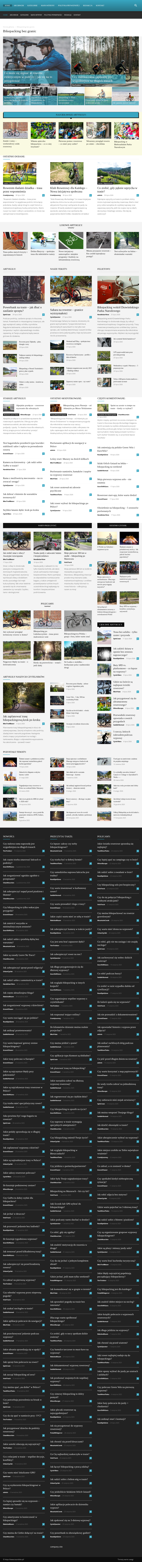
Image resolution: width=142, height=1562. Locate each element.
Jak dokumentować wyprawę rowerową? (70, 1365)
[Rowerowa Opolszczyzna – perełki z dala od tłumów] (57, 358)
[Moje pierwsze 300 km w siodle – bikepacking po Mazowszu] (78, 541)
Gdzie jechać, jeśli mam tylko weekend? (70, 1276)
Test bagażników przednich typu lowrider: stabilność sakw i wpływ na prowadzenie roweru (24, 446)
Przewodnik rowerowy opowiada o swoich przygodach (124, 718)
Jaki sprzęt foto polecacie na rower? (20, 1362)
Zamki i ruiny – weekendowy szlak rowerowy (11, 144)
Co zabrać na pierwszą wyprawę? (19, 1280)
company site (56, 1546)
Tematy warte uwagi (125, 1559)
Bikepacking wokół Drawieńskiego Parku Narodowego (118, 309)
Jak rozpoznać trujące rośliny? (65, 1014)
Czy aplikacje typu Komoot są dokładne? (70, 1055)
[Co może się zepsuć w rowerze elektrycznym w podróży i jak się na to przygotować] (37, 65)
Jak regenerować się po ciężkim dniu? (69, 1096)
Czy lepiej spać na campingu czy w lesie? (117, 859)
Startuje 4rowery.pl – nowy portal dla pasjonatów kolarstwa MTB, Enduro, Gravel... (31, 814)
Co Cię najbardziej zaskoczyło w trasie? (69, 1454)
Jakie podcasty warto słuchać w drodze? (70, 1219)
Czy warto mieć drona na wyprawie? (115, 929)
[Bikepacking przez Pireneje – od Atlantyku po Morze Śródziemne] (55, 408)
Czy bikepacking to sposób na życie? (68, 1109)
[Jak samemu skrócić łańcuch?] (125, 96)
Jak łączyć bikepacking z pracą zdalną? (69, 1466)
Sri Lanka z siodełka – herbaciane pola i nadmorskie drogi (77, 665)
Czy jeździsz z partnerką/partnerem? (68, 1166)
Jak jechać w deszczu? (14, 1214)
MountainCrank (9, 946)
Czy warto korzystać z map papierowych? (117, 1071)
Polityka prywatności (68, 5)
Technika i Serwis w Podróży (14, 69)
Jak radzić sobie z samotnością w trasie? (23, 980)
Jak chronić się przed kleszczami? (67, 1441)
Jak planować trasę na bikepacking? (68, 1068)
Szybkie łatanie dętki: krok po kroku (21, 510)
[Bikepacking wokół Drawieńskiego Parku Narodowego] (118, 290)
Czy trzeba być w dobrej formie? (66, 859)
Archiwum (19, 5)
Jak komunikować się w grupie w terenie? (70, 1289)
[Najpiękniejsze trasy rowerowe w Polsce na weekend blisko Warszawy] (10, 789)
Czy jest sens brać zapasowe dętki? (67, 941)
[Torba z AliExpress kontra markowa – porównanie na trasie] (104, 382)
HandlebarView (103, 314)
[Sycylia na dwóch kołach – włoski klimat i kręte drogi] (57, 714)
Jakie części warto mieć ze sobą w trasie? (70, 916)
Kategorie (32, 5)
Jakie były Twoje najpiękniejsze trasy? (69, 1178)
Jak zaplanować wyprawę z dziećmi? (21, 1147)
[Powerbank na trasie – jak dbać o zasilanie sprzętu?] (24, 290)
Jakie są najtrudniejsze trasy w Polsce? (22, 1160)
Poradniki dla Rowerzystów (107, 415)
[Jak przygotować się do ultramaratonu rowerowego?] (104, 704)
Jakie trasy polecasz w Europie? (18, 1059)
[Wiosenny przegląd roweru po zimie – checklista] (98, 130)
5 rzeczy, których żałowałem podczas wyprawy (122, 734)
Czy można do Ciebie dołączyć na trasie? (23, 1533)
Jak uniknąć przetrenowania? (17, 1030)
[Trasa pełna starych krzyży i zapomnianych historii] (15, 241)
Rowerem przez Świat (11, 415)
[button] (135, 5)
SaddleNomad (102, 470)
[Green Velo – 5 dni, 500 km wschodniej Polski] (57, 700)
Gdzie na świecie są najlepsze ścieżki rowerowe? (123, 685)
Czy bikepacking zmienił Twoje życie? (69, 1137)
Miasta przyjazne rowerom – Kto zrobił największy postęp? (98, 253)
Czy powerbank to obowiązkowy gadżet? (70, 1533)
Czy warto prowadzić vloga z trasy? (67, 904)
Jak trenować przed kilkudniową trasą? (22, 1251)
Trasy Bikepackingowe (58, 415)
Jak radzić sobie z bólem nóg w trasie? (69, 1479)
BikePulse (54, 479)
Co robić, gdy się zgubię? (62, 1232)
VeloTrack (72, 415)
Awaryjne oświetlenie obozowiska (77, 724)
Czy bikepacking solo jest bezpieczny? (116, 884)
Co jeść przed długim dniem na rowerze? (117, 1059)
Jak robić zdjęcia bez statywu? (112, 1194)
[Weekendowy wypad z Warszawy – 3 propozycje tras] (104, 369)
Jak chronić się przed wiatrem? (112, 1342)
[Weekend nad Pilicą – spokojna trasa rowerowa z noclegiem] (57, 345)
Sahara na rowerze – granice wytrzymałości (66, 311)
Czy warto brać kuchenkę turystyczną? (116, 1260)
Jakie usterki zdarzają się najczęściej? (21, 1444)
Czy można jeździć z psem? (63, 1043)
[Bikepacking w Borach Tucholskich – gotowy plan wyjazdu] (10, 372)
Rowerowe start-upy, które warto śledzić (117, 495)
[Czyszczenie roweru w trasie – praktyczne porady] (98, 96)
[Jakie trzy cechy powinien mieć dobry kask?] (104, 789)
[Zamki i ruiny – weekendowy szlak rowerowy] (15, 130)
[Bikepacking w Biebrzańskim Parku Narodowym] (126, 130)
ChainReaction (123, 415)
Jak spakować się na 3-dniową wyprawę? (70, 1520)
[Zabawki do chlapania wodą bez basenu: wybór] (10, 776)
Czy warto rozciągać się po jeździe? (20, 1018)
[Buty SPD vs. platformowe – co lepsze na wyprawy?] (104, 671)
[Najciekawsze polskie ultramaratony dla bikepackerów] (43, 96)
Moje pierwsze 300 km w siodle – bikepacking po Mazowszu (75, 556)
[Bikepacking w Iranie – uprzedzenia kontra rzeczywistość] (71, 96)
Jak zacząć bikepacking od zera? (19, 1374)
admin (99, 195)
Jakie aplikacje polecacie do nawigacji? (22, 1321)
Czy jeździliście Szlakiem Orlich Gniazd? (70, 1492)
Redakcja (87, 5)
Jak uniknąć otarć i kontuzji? (111, 1419)
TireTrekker (76, 85)
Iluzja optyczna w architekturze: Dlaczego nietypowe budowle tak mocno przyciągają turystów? (106, 582)
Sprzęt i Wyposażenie (105, 183)
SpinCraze (7, 314)
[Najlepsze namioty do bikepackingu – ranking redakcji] (10, 358)
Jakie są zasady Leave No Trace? (19, 955)
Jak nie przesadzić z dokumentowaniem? (117, 1014)
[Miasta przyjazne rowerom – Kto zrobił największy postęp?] (98, 240)
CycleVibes (7, 514)
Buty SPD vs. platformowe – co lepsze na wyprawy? (125, 668)
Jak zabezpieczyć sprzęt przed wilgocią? (23, 967)
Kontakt (100, 5)
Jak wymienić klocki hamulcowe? (124, 339)
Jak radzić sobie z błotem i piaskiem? (115, 1219)
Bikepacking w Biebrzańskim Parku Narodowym (123, 144)
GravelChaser (8, 453)
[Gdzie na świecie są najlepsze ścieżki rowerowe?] (104, 687)
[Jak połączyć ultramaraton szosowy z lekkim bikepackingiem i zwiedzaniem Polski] (107, 598)
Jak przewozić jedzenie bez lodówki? (21, 1226)
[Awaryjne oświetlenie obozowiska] (57, 727)
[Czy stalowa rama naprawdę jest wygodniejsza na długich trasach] (105, 65)
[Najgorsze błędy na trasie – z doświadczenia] (17, 650)
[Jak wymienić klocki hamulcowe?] (104, 342)
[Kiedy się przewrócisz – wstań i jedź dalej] (47, 650)
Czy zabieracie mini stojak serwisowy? (116, 1100)
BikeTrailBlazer (8, 501)
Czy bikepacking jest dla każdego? (114, 1289)
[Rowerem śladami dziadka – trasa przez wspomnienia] (24, 173)
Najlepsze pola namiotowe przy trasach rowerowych (128, 579)
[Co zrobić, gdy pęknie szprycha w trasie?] (118, 173)
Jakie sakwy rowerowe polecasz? (19, 1173)
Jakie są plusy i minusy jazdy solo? (114, 1248)
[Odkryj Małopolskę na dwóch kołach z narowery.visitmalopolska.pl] (104, 816)
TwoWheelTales (56, 494)
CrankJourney (8, 195)
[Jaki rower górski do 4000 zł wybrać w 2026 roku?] (10, 803)
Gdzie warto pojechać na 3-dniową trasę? (117, 1207)
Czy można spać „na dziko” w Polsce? (21, 1387)
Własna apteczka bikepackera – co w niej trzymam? (41, 144)
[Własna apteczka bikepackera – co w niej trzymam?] (43, 130)
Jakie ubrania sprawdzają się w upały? (22, 1349)
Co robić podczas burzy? (109, 973)
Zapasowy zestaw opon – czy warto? (78, 382)
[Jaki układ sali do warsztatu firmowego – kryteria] (57, 776)
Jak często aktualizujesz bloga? (18, 992)
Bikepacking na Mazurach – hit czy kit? (69, 1191)
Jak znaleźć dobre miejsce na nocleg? (115, 1301)
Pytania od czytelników (81, 73)
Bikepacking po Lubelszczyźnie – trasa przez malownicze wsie (46, 634)
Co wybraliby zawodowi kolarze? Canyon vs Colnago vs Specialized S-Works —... (125, 774)
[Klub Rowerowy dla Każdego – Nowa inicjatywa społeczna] (71, 173)
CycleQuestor (55, 317)
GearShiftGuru (9, 85)
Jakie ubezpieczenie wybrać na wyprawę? (117, 1137)
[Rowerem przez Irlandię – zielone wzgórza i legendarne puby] (57, 687)
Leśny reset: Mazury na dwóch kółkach (69, 459)
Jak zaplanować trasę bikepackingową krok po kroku (21, 718)
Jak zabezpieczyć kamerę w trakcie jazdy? (71, 929)
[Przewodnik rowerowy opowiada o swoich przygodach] (104, 720)
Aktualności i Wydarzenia (59, 183)
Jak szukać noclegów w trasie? (18, 1308)
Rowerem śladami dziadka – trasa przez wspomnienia (22, 189)
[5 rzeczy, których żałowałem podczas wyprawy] (104, 737)
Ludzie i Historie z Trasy (12, 183)
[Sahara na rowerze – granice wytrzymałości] (71, 291)
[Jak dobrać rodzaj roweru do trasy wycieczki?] (104, 803)
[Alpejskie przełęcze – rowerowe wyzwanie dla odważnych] (8, 407)
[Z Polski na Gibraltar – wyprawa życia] (107, 538)
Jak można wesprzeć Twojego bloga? (115, 1112)
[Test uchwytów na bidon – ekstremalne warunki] (126, 240)
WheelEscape (25, 415)
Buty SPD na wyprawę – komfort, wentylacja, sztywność (129, 608)
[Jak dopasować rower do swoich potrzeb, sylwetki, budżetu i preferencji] (57, 816)
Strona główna (8, 27)
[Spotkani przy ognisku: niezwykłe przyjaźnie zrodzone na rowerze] (16, 96)
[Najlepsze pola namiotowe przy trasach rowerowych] (129, 567)
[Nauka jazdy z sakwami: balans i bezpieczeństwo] (47, 541)
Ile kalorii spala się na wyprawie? (113, 1002)
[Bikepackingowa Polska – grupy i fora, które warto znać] (78, 620)
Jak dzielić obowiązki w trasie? (112, 1125)
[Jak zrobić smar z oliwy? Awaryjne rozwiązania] (17, 541)
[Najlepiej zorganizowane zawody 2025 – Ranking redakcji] (57, 371)
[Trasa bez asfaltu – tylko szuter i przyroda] (104, 637)
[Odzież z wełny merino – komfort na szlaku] (10, 385)
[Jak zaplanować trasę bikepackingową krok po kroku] (24, 697)
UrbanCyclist (8, 971)
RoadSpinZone (102, 455)
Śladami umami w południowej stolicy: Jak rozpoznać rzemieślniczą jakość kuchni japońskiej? (129, 552)
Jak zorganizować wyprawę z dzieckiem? (23, 1005)
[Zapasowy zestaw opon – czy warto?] (57, 385)
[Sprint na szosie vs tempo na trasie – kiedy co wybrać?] (102, 407)
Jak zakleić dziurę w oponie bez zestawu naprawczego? (123, 651)
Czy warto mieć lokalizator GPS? (19, 1472)
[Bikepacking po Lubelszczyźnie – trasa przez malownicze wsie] (47, 619)
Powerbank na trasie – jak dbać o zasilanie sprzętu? (22, 309)
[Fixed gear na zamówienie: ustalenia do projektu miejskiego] (104, 761)
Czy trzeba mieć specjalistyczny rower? (22, 1103)
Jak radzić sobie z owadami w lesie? (115, 872)
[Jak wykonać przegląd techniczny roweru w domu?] (17, 620)
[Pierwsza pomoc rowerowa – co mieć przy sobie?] (71, 130)
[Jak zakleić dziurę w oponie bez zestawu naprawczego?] (104, 654)
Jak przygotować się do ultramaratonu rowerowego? (124, 701)
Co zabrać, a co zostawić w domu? (114, 1166)
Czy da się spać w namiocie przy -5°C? (22, 1415)
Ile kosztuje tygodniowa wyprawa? (20, 1239)
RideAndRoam (8, 997)
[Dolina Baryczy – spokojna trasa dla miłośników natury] (43, 240)
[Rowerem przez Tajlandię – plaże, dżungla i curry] (10, 345)
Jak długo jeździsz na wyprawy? (113, 1330)
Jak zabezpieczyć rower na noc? (66, 954)
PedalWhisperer (56, 1280)
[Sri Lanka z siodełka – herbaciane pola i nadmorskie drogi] (78, 650)
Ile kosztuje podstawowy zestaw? (19, 1185)
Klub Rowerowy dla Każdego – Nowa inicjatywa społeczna (68, 189)
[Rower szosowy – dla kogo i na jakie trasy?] (57, 803)
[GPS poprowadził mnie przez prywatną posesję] (103, 356)
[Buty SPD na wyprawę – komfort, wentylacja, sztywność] (129, 597)
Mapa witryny (47, 5)
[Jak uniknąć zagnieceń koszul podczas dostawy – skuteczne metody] (57, 789)
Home (7, 5)
